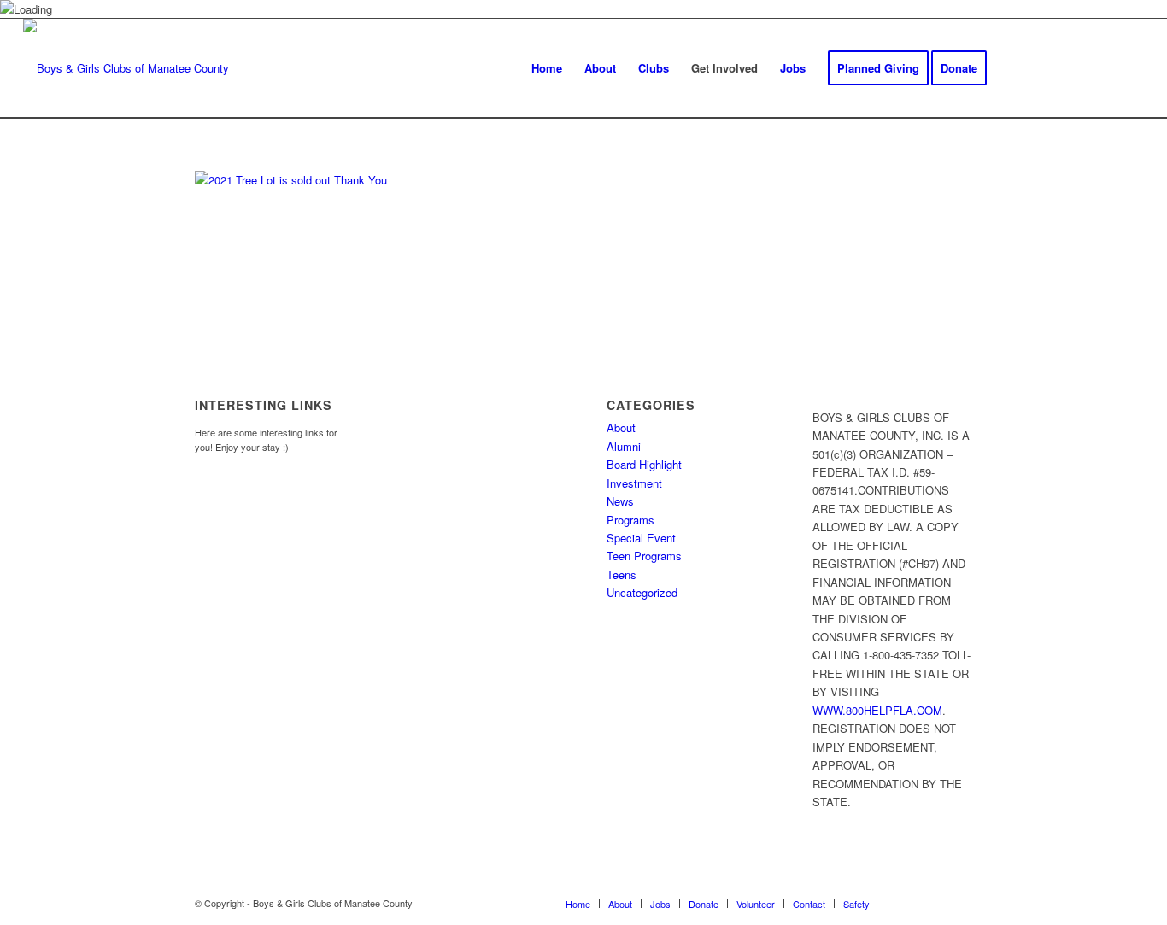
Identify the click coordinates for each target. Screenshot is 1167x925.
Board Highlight (644, 464)
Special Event (641, 538)
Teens (621, 574)
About (621, 427)
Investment (634, 483)
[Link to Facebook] (1080, 67)
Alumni (624, 446)
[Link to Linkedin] (1131, 67)
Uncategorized (642, 592)
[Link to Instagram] (1105, 67)
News (620, 501)
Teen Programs (644, 555)
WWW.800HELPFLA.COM (877, 710)
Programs (630, 520)
